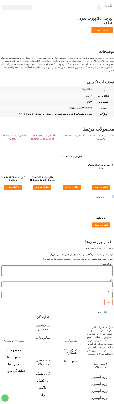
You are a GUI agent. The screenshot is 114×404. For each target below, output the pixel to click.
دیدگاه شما (107, 264)
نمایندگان (71, 340)
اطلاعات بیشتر (101, 187)
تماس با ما (71, 361)
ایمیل (109, 290)
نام (111, 280)
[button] (99, 7)
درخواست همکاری (71, 350)
